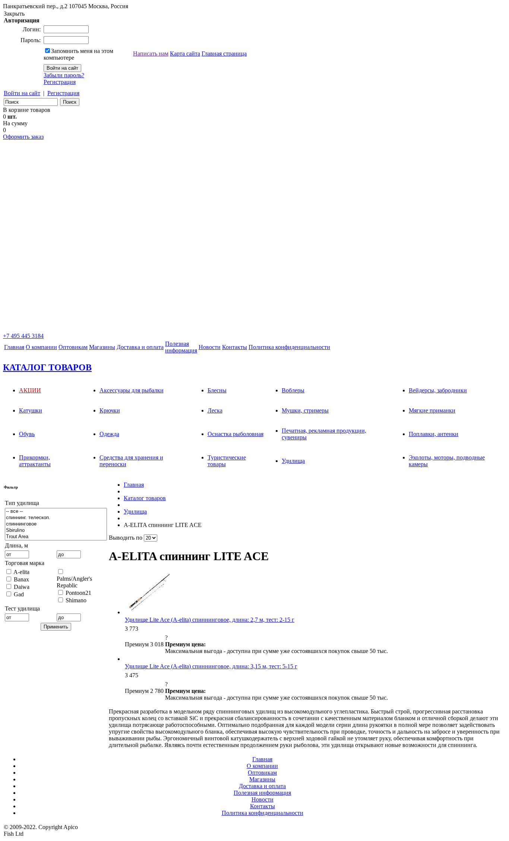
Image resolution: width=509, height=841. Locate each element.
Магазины (102, 347)
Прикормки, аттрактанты (35, 460)
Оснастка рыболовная (235, 434)
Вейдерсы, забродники (438, 390)
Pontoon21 (78, 593)
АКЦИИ (30, 390)
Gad (19, 594)
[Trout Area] (56, 537)
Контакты (234, 347)
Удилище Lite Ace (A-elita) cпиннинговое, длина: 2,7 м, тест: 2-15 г (209, 619)
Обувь (27, 434)
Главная (14, 347)
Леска (215, 410)
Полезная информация (262, 793)
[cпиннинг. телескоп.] (56, 518)
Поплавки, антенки (433, 434)
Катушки (30, 410)
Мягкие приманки (432, 410)
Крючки (109, 410)
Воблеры (293, 390)
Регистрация (60, 82)
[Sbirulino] (56, 530)
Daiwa (21, 587)
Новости (210, 347)
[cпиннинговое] (56, 524)
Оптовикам (73, 347)
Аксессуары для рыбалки (131, 390)
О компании (41, 347)
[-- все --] (56, 511)
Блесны (217, 390)
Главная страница (224, 53)
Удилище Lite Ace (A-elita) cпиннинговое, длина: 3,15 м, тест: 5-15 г (211, 666)
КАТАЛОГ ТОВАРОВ (47, 367)
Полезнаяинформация (181, 347)
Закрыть (14, 13)
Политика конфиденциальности (289, 347)
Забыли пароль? (64, 75)
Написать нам (150, 53)
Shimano (76, 600)
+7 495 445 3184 (23, 336)
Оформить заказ (23, 137)
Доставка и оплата (140, 347)
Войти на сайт (22, 93)
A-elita (21, 572)
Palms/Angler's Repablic (74, 582)
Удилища (293, 461)
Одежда (109, 434)
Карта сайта (185, 53)
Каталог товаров (145, 498)
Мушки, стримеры (305, 410)
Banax (21, 579)
